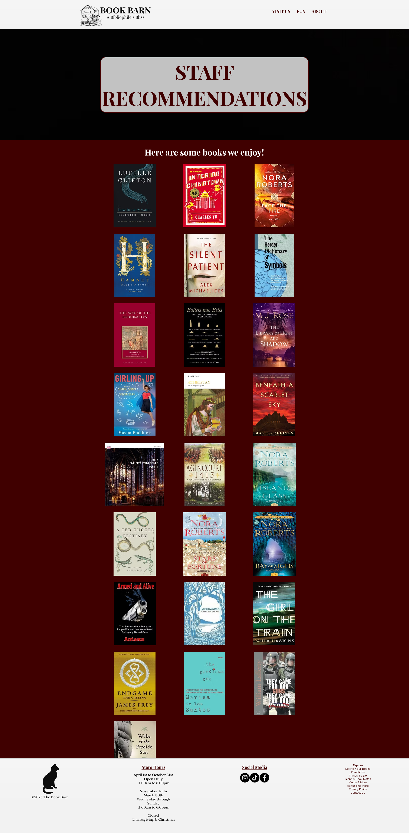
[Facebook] (264, 778)
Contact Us (358, 792)
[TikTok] (254, 778)
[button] (281, 11)
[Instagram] (245, 778)
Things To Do (358, 775)
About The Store (358, 785)
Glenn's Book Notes (358, 779)
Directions (358, 772)
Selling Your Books (357, 768)
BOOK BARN (125, 10)
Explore (358, 765)
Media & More (358, 782)
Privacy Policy (358, 789)
